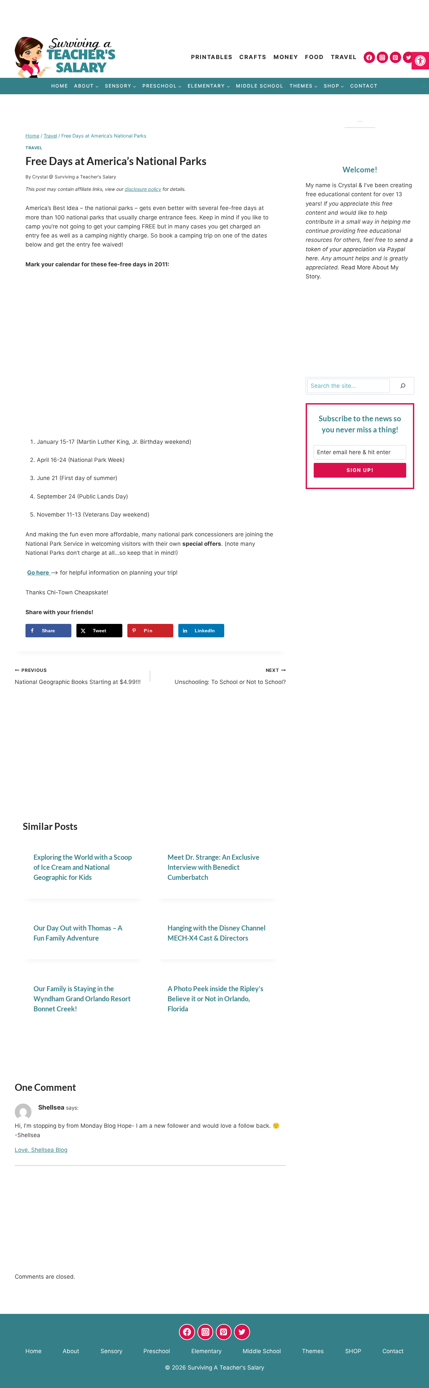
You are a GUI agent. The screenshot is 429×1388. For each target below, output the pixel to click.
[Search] (403, 386)
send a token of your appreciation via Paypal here (359, 248)
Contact (364, 86)
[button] (420, 60)
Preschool (156, 1351)
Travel (344, 57)
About (71, 1351)
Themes (313, 1351)
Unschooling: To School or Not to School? (230, 676)
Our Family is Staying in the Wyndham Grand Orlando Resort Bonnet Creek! (82, 998)
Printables (212, 57)
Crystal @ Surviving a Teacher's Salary (74, 176)
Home (59, 86)
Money (285, 57)
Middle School (260, 86)
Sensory (111, 1351)
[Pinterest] (395, 57)
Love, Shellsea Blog (41, 1149)
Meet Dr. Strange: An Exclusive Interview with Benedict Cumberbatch (213, 867)
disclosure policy (143, 189)
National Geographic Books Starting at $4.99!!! (78, 676)
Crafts (252, 57)
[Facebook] (369, 57)
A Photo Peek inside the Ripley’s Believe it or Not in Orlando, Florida (215, 998)
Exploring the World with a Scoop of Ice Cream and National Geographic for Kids (83, 867)
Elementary (206, 1351)
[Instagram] (382, 57)
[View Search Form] (424, 86)
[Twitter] (408, 57)
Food (314, 57)
